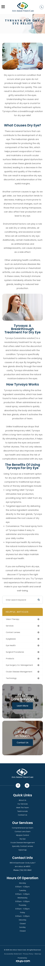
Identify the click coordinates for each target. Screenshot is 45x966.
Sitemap (38, 954)
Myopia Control (22, 835)
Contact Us (22, 742)
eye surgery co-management (19, 665)
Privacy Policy (28, 954)
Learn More (22, 705)
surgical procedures (15, 652)
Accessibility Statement (13, 954)
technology (11, 678)
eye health (11, 645)
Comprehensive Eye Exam (22, 828)
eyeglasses (11, 639)
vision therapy (12, 619)
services (10, 625)
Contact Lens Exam (22, 831)
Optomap (22, 850)
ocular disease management (19, 671)
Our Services (22, 804)
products (10, 658)
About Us (22, 800)
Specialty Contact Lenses (22, 846)
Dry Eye (23, 839)
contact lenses (13, 632)
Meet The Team (22, 807)
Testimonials (22, 811)
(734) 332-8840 (25, 870)
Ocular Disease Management (22, 842)
